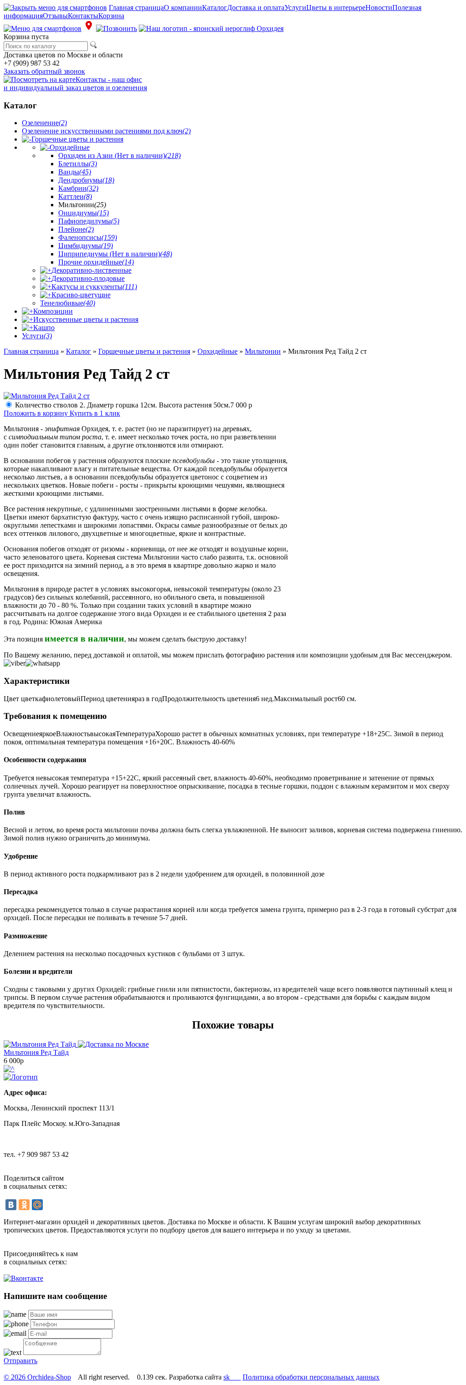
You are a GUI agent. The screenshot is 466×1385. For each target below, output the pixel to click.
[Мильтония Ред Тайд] (76, 1044)
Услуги (295, 7)
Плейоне (76, 229)
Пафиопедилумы (88, 221)
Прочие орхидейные (96, 262)
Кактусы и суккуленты (94, 286)
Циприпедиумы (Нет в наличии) (115, 254)
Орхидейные (70, 147)
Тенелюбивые (67, 303)
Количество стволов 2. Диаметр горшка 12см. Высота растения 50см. (133, 405)
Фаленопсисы (87, 237)
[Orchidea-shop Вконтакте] (23, 1278)
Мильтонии (263, 351)
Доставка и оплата (255, 7)
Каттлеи (75, 196)
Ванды (74, 172)
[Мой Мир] (37, 1204)
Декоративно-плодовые (88, 278)
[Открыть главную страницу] (211, 28)
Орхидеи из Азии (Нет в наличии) (119, 155)
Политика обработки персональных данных (311, 1377)
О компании (183, 7)
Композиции (53, 311)
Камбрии (78, 188)
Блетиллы (77, 164)
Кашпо (44, 327)
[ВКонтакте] (10, 1204)
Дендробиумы (86, 180)
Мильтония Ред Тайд (36, 1052)
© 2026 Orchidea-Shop (37, 1377)
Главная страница (136, 7)
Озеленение (44, 123)
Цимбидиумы (85, 246)
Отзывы (55, 16)
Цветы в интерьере (335, 7)
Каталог (214, 7)
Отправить (20, 1361)
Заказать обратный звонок (44, 71)
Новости (378, 7)
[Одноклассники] (24, 1204)
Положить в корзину (37, 413)
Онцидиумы (83, 213)
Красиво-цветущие (81, 295)
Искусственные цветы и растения (85, 319)
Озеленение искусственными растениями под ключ (106, 131)
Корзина (111, 16)
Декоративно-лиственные (91, 270)
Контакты (83, 16)
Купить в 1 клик (95, 413)
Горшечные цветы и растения (77, 139)
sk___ (232, 1377)
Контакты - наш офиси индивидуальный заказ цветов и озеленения (75, 84)
